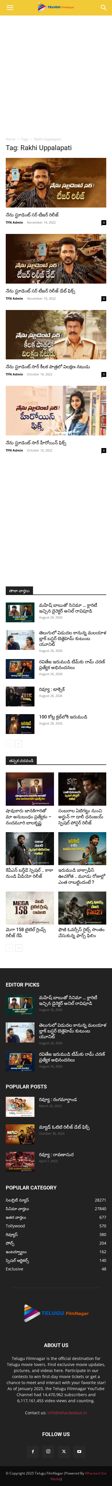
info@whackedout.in (67, 1412)
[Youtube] (79, 1452)
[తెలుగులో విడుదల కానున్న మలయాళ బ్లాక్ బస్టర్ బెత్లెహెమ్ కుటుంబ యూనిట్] (20, 640)
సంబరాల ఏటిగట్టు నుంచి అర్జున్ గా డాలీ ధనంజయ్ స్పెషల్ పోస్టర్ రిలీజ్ (80, 817)
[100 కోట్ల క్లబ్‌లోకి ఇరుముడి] (20, 724)
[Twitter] (63, 1452)
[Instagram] (48, 1451)
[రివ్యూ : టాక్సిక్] (20, 696)
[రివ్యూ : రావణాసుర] (20, 1162)
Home (11, 139)
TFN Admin (14, 222)
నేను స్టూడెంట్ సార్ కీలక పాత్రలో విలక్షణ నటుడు (48, 366)
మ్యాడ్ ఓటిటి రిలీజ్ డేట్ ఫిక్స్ (65, 1127)
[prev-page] (9, 743)
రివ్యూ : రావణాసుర (56, 1154)
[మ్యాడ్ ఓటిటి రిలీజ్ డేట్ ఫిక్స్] (20, 1134)
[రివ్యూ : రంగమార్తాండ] (20, 1107)
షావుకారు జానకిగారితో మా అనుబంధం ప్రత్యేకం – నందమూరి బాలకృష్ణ (28, 817)
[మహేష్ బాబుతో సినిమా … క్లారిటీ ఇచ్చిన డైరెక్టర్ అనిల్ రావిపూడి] (20, 612)
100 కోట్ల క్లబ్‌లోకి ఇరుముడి (63, 717)
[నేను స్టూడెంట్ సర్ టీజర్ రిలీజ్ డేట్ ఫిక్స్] (56, 259)
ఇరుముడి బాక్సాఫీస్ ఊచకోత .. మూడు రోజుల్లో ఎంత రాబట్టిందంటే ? (81, 876)
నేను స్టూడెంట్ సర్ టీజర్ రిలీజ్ (32, 215)
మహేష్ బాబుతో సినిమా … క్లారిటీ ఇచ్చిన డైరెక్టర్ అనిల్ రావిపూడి (68, 608)
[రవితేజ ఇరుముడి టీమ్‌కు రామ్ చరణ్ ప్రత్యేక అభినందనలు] (20, 669)
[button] (10, 8)
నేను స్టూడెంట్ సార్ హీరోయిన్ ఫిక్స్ (36, 442)
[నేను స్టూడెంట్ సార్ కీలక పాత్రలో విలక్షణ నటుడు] (56, 335)
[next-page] (18, 743)
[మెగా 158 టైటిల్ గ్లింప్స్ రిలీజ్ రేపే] (30, 908)
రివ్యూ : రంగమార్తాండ (58, 1099)
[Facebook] (32, 1452)
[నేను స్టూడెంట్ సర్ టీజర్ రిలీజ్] (56, 183)
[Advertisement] (56, 74)
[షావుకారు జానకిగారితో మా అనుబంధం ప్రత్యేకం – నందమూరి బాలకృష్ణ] (30, 788)
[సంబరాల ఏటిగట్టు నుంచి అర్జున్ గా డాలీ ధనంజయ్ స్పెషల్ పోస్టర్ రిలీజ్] (82, 788)
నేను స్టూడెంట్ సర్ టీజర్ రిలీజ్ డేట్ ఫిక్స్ (40, 291)
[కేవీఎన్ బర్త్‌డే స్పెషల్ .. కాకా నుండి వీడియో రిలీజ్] (30, 848)
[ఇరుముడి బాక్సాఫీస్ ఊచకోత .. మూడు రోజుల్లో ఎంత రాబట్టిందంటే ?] (82, 848)
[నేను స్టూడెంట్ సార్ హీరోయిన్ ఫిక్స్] (56, 410)
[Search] (104, 8)
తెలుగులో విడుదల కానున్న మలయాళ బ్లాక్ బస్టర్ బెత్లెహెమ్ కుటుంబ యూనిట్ (72, 638)
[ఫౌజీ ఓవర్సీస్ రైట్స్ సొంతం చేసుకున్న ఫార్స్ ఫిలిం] (82, 908)
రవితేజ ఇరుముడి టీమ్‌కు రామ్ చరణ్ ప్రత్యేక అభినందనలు (72, 664)
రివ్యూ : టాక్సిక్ (52, 689)
